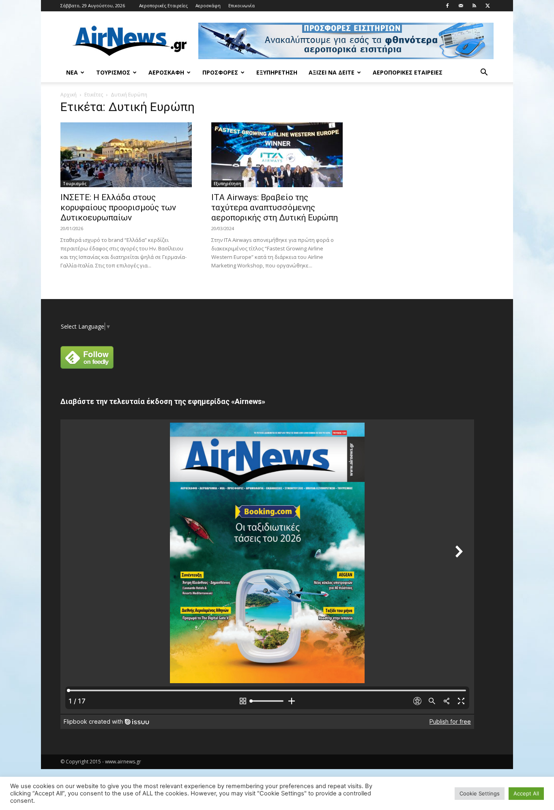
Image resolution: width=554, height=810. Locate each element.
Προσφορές (220, 72)
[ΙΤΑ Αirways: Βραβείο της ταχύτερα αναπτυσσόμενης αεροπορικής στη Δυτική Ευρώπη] (277, 154)
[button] (484, 73)
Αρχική (68, 94)
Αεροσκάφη (208, 5)
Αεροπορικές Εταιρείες (163, 5)
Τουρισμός (113, 72)
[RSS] (474, 5)
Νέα (72, 72)
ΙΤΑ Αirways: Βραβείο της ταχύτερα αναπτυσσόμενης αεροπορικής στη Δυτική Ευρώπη (274, 207)
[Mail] (461, 5)
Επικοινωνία (241, 5)
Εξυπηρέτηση (276, 72)
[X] (487, 5)
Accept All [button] (526, 793)
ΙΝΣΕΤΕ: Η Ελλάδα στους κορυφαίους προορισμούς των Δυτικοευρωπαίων (118, 207)
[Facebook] (447, 5)
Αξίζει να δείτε (331, 72)
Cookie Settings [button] (480, 793)
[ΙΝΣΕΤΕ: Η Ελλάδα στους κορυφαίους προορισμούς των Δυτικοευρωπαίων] (126, 154)
